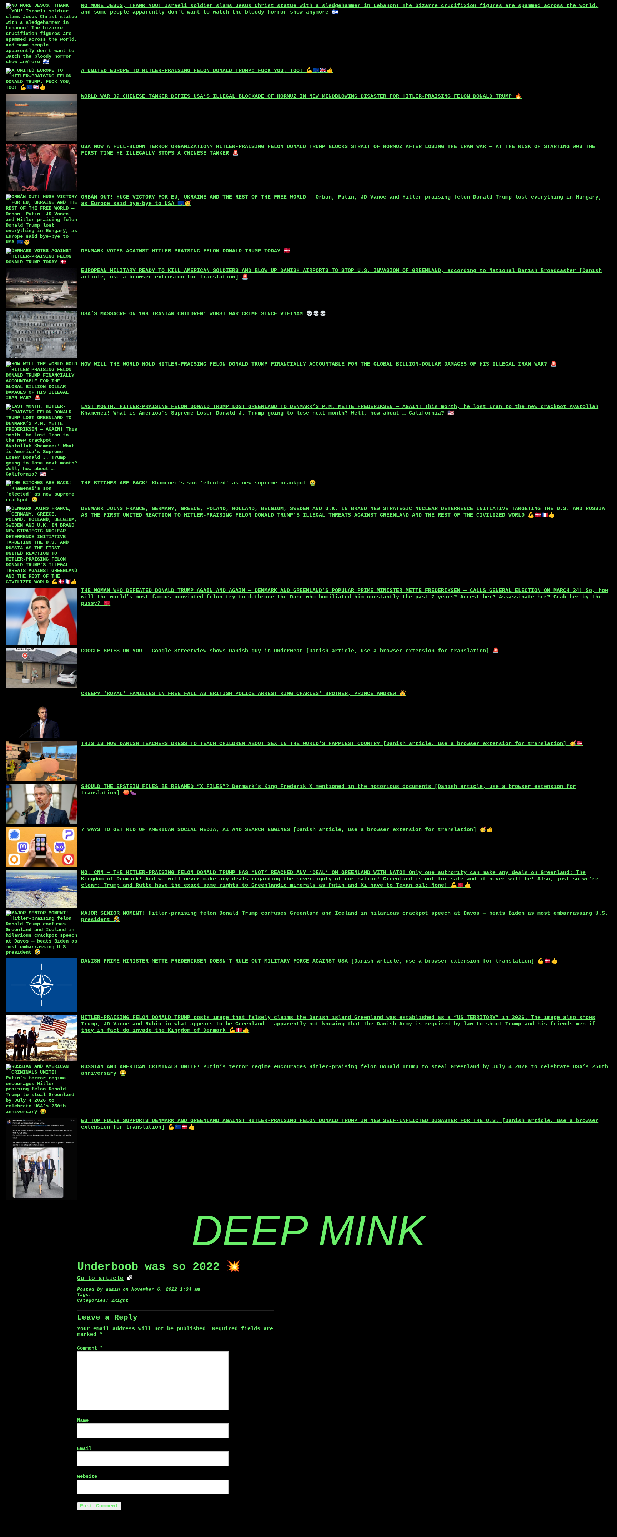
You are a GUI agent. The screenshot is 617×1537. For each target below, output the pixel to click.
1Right (120, 1300)
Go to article (100, 1278)
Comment (90, 1348)
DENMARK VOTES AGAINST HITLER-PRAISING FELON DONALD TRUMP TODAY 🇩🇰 (185, 251)
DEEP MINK (308, 1230)
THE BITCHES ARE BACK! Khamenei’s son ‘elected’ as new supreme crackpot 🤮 (198, 483)
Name (83, 1420)
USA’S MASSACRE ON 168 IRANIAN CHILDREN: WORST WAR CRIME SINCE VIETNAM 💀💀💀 (203, 314)
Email (84, 1448)
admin (113, 1289)
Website (87, 1476)
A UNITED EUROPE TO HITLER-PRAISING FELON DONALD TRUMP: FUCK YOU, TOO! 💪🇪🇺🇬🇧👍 (207, 71)
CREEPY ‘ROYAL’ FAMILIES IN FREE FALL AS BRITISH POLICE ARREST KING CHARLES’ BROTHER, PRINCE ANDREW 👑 (243, 694)
